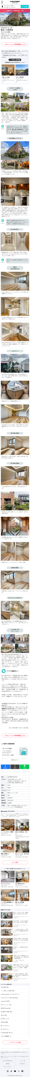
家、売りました (5, 1029)
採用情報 (7, 1063)
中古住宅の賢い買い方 (6, 1032)
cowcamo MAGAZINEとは (7, 1060)
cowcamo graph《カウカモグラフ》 (10, 994)
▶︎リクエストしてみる (7, 717)
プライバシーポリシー (7, 1066)
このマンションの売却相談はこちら (15, 44)
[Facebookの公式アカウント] (22, 1071)
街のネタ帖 (4, 1015)
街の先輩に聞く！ (5, 987)
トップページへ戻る (15, 1042)
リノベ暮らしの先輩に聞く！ (8, 990)
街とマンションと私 (6, 1004)
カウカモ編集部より (6, 1036)
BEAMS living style (6, 1008)
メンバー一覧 (22, 1060)
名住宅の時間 (4, 1022)
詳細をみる (14, 760)
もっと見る (15, 862)
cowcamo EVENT (5, 1001)
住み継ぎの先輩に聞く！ (7, 1011)
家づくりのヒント (5, 1025)
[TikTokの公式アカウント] (11, 1071)
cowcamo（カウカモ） (10, 55)
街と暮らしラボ (5, 1018)
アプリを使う (25, 6)
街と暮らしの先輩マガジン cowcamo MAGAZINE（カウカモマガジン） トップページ (15, 1053)
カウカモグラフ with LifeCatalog (9, 997)
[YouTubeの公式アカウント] (15, 1071)
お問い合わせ (22, 1063)
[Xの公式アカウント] (18, 1071)
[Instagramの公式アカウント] (7, 1071)
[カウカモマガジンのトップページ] (15, 2)
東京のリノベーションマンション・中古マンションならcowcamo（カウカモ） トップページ (15, 1057)
